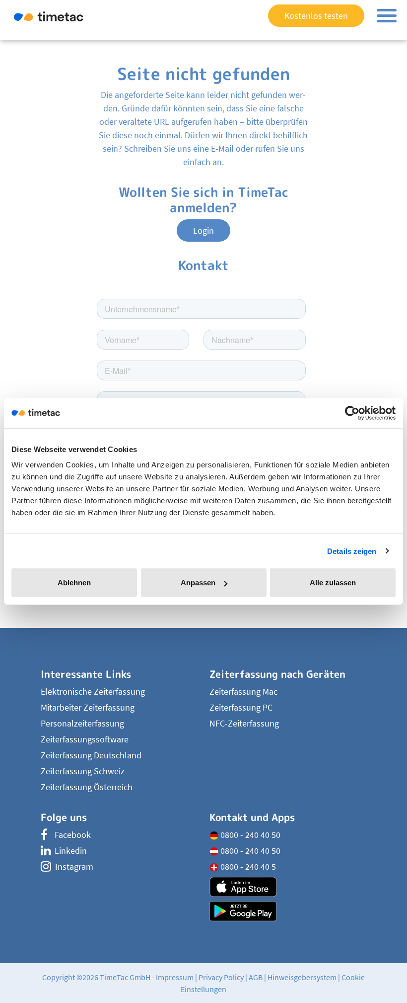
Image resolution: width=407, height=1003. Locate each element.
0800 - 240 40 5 (247, 866)
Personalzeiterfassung (82, 723)
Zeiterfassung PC (240, 707)
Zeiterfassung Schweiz (83, 771)
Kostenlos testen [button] (316, 15)
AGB (256, 977)
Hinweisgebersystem (302, 977)
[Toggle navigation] (386, 15)
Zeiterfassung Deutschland (91, 755)
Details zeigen (351, 551)
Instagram (74, 866)
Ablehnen (74, 582)
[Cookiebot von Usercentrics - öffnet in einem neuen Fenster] (352, 412)
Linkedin (71, 850)
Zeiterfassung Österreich (87, 787)
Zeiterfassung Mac (243, 691)
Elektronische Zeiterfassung (93, 691)
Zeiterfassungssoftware (85, 739)
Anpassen (198, 582)
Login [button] (203, 230)
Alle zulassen (333, 582)
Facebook (73, 834)
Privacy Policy (221, 977)
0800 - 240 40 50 (249, 834)
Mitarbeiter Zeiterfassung (88, 707)
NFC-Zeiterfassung (244, 723)
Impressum (175, 977)
